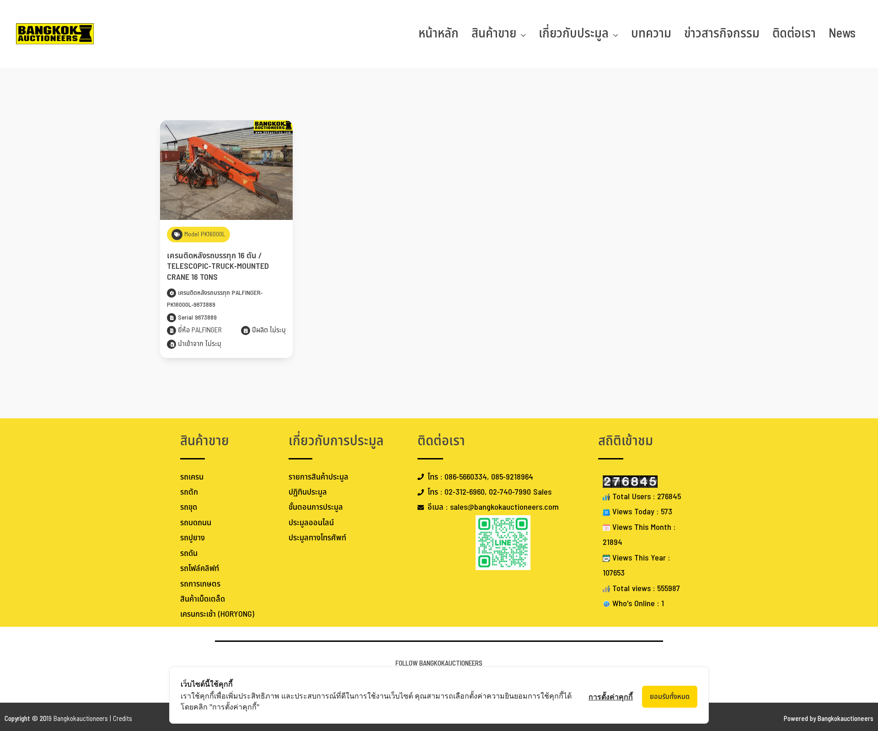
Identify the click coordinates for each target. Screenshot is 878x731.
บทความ (651, 33)
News (842, 33)
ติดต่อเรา (794, 33)
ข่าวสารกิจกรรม (722, 33)
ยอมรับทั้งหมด (670, 696)
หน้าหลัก (438, 33)
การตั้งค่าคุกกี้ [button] (611, 696)
